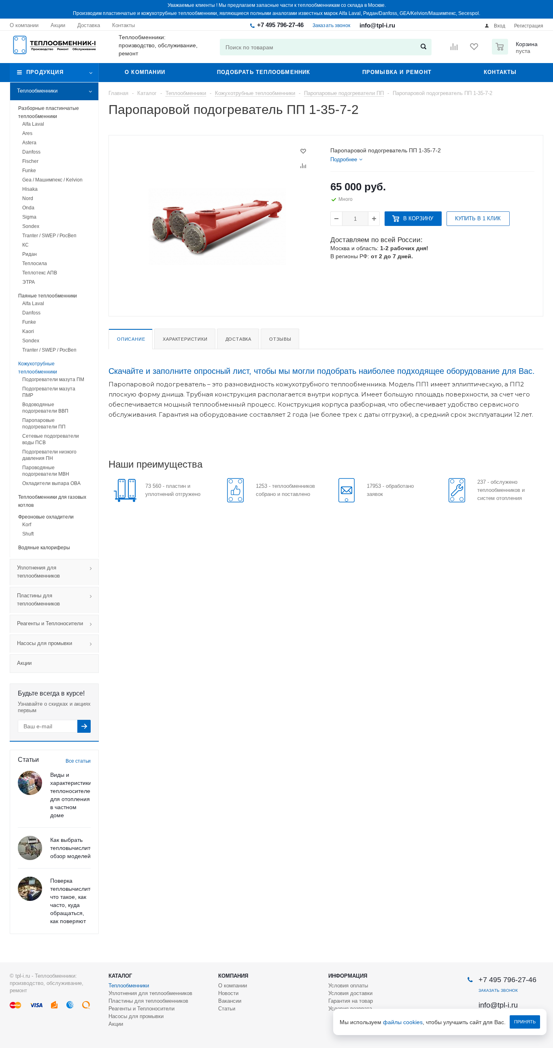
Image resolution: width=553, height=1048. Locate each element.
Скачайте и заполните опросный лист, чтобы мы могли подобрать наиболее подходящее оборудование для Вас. (321, 371)
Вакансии (229, 1001)
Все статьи (78, 761)
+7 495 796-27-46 (280, 24)
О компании (145, 72)
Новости (228, 993)
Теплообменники (37, 91)
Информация (347, 976)
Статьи (226, 1009)
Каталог (120, 976)
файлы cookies (403, 1022)
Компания (233, 976)
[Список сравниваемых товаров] (454, 49)
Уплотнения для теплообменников (38, 572)
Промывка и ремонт (397, 72)
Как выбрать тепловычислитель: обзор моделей (75, 848)
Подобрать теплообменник (264, 72)
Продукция (45, 72)
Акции (24, 663)
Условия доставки (350, 993)
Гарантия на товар (350, 1001)
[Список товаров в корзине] (516, 52)
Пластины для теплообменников (38, 600)
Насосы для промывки (44, 643)
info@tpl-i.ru (377, 25)
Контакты (500, 72)
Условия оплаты (348, 986)
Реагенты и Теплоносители (50, 623)
